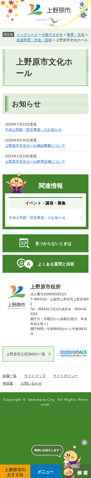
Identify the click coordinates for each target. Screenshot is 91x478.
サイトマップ (35, 376)
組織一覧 (10, 376)
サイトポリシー (65, 376)
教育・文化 (76, 35)
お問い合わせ (31, 383)
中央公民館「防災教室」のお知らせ (33, 130)
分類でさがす (52, 35)
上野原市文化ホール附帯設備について (35, 161)
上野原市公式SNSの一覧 (25, 354)
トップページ (27, 35)
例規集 (8, 383)
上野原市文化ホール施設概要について (35, 145)
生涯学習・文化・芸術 (34, 40)
